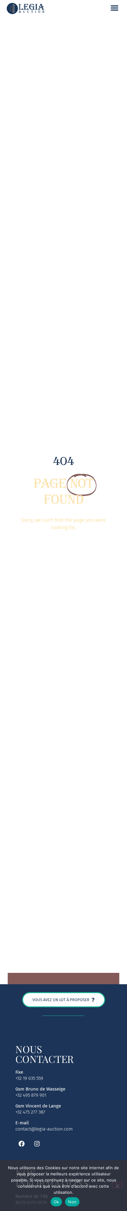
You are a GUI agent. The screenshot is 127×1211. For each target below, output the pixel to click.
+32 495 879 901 (30, 1095)
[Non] (117, 1185)
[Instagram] (37, 1144)
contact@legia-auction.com (44, 1129)
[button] (115, 8)
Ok (56, 1201)
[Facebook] (21, 1144)
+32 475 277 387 (30, 1112)
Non (72, 1201)
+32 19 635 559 (29, 1078)
